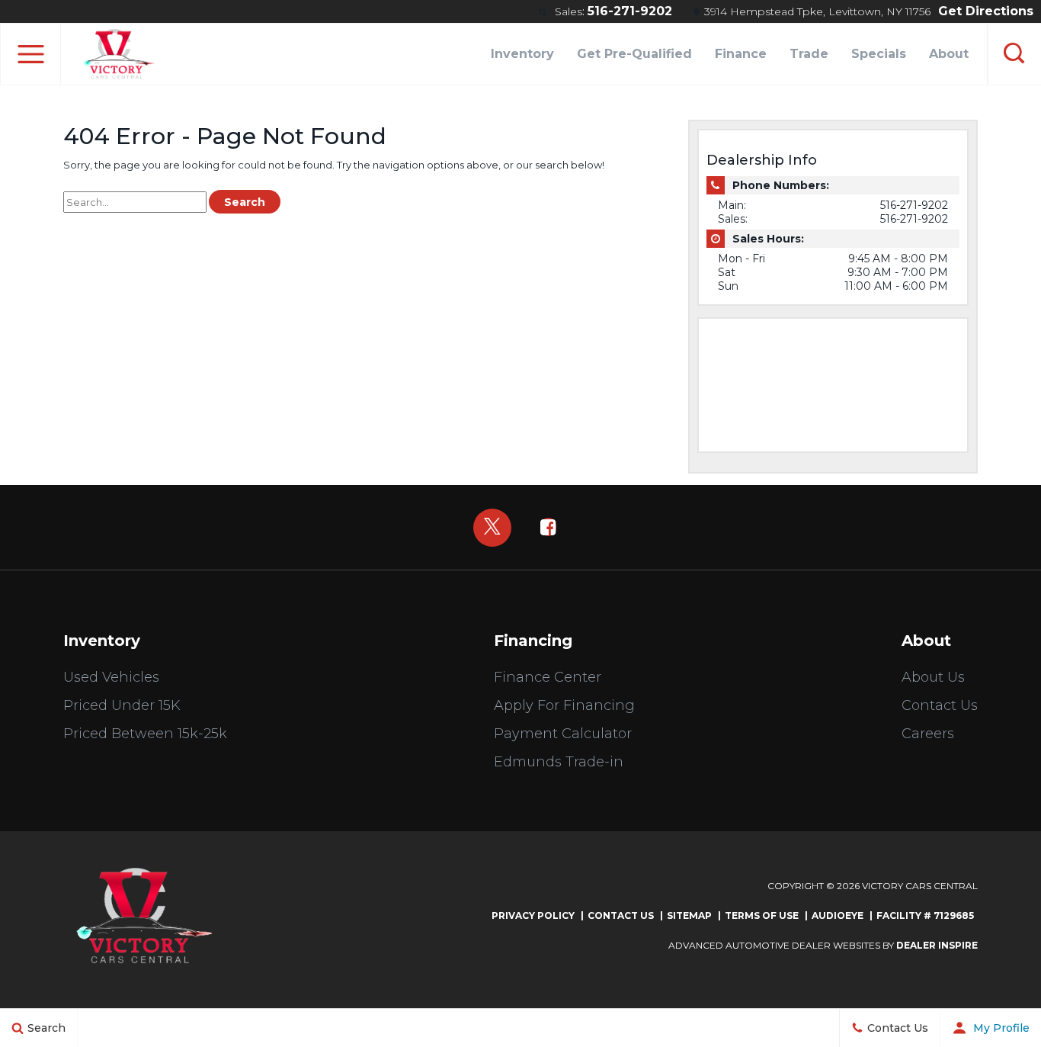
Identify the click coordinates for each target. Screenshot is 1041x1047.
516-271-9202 (630, 11)
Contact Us (940, 705)
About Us (933, 677)
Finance (741, 54)
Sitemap (689, 915)
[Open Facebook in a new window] (549, 527)
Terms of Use (762, 915)
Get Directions (985, 11)
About (949, 54)
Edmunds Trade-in (558, 761)
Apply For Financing (564, 705)
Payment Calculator (563, 733)
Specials (878, 54)
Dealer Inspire (937, 945)
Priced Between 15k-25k (145, 733)
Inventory (522, 54)
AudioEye (837, 915)
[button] (30, 54)
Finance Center (547, 677)
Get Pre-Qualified (634, 54)
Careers (928, 733)
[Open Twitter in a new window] (492, 528)
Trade (809, 54)
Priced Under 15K (122, 705)
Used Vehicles (111, 677)
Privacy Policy (533, 915)
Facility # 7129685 (925, 915)
